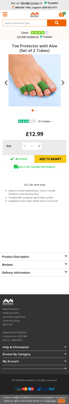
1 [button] (32, 110)
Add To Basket (50, 159)
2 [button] (36, 110)
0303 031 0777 (49, 7)
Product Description (15, 257)
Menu (6, 14)
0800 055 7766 (22, 7)
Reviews (7, 265)
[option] (34, 80)
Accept (61, 401)
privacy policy (50, 401)
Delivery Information (16, 273)
